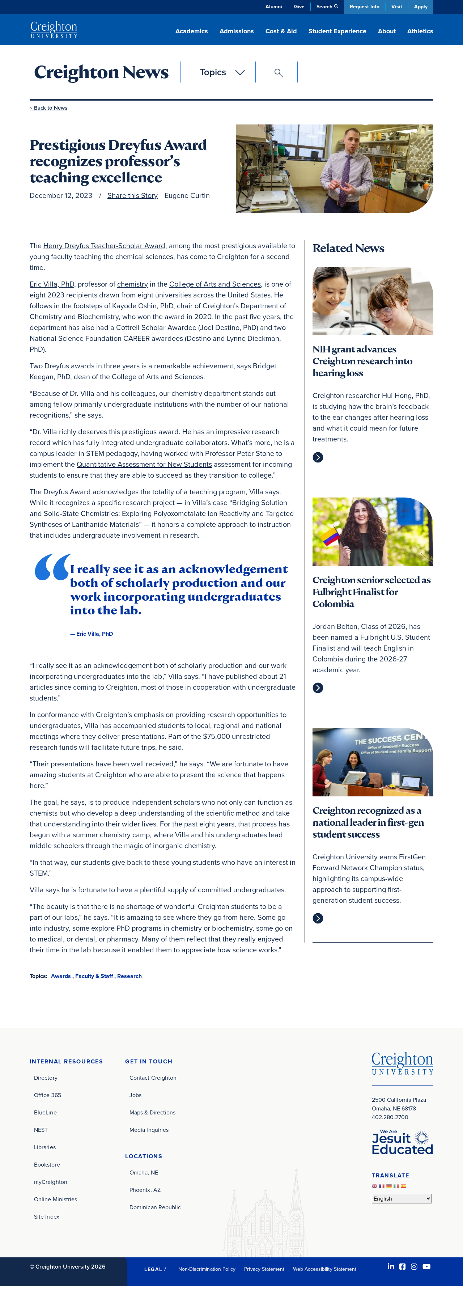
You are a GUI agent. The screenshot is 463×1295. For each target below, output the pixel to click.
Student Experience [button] (337, 31)
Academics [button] (191, 31)
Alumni (274, 6)
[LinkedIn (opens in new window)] (391, 1266)
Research (129, 976)
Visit (396, 6)
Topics (213, 72)
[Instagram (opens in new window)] (414, 1266)
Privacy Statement (264, 1269)
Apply (421, 6)
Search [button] (324, 6)
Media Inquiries (149, 1130)
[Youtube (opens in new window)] (426, 1266)
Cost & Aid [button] (281, 31)
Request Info (364, 6)
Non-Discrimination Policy (207, 1269)
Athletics (420, 31)
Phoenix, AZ (145, 1190)
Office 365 (47, 1095)
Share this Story (132, 195)
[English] (375, 1188)
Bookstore (47, 1164)
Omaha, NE (143, 1172)
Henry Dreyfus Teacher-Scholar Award (104, 245)
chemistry (132, 284)
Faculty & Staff (94, 976)
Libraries (45, 1147)
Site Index (46, 1217)
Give (299, 6)
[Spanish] (404, 1188)
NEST (41, 1130)
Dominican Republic (155, 1207)
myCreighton (50, 1182)
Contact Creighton (153, 1078)
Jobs (135, 1095)
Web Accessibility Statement (324, 1269)
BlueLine (45, 1112)
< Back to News (48, 108)
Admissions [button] (237, 31)
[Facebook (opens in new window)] (402, 1266)
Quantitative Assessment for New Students (144, 464)
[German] (390, 1188)
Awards (61, 976)
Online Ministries (55, 1199)
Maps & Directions (152, 1112)
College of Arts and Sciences (215, 284)
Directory (46, 1078)
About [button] (387, 31)
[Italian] (397, 1188)
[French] (382, 1188)
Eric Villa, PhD (52, 284)
